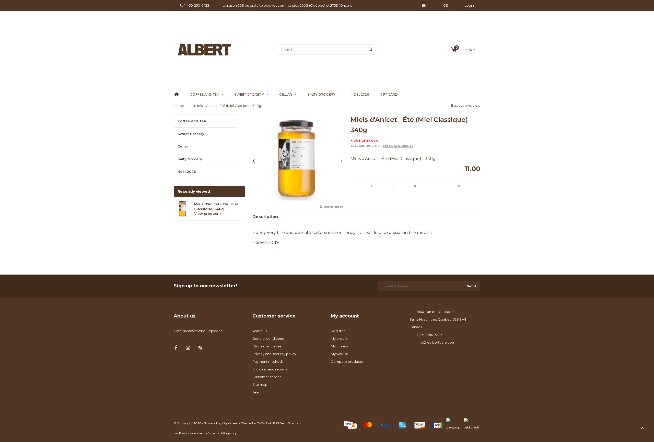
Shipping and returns (269, 369)
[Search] (370, 49)
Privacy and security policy (274, 354)
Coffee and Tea (204, 94)
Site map (259, 384)
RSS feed (279, 423)
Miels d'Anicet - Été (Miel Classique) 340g (227, 106)
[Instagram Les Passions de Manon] (188, 348)
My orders (339, 338)
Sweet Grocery (249, 94)
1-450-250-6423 (196, 5)
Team (257, 392)
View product (206, 213)
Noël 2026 (360, 94)
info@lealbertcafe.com (436, 342)
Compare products (347, 361)
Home (176, 94)
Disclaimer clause (267, 346)
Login (469, 5)
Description (265, 216)
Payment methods (267, 361)
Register (338, 331)
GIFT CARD (389, 94)
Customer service (267, 377)
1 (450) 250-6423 (429, 335)
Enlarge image (333, 206)
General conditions (268, 338)
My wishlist (339, 354)
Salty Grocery (321, 94)
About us (259, 331)
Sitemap (294, 423)
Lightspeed (230, 423)
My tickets (339, 346)
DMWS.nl (264, 423)
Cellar (285, 94)
